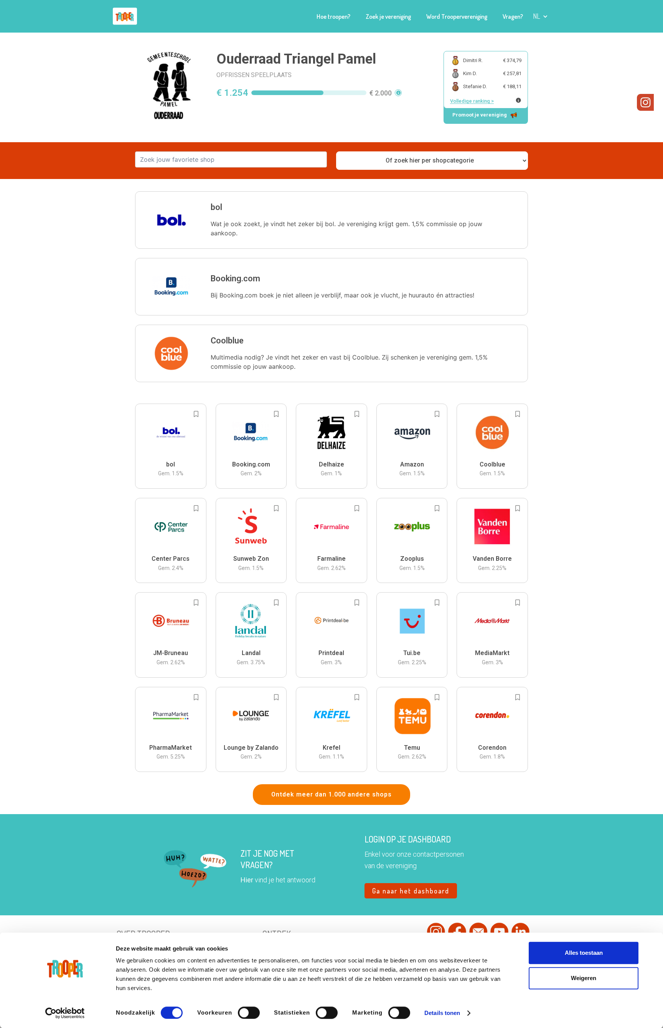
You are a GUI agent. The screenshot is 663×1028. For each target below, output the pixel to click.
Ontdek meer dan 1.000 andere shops (331, 794)
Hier (247, 880)
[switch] (249, 1013)
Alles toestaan (584, 952)
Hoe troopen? (333, 16)
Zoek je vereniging (388, 16)
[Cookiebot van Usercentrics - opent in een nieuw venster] (65, 1013)
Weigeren (583, 978)
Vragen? (513, 16)
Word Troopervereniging (456, 16)
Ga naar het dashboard (410, 891)
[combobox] (231, 159)
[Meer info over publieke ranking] (518, 100)
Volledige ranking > (472, 101)
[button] (540, 16)
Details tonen (442, 1013)
